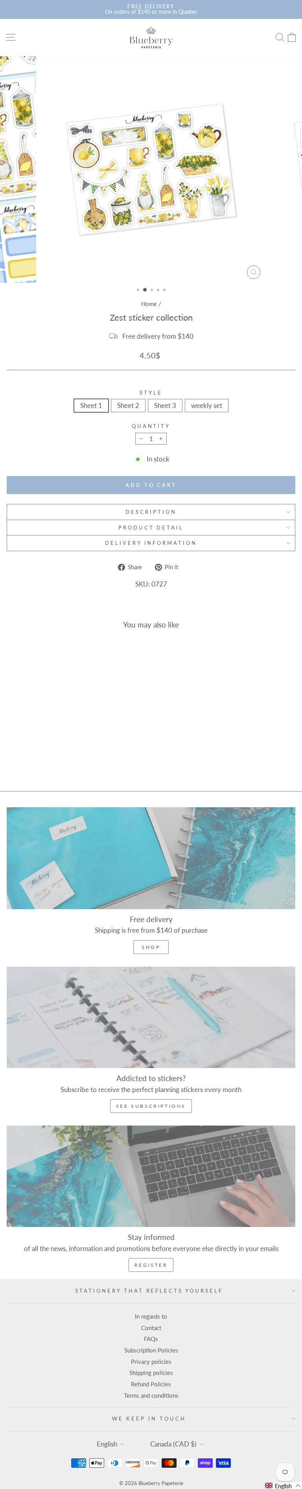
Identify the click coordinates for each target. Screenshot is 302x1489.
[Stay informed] (151, 1176)
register (151, 1265)
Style (151, 393)
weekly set (206, 406)
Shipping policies (151, 1372)
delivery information (151, 543)
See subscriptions (151, 1106)
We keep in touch (149, 1418)
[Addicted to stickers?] (151, 1017)
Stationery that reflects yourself (149, 1291)
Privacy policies (151, 1361)
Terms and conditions (151, 1395)
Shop (151, 947)
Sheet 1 (91, 406)
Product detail (151, 527)
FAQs (151, 1338)
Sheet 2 (128, 406)
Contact (151, 1327)
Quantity (151, 426)
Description (151, 512)
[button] (283, 1485)
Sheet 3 (165, 406)
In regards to (151, 1316)
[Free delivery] (151, 858)
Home (149, 303)
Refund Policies (151, 1384)
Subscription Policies (151, 1350)
